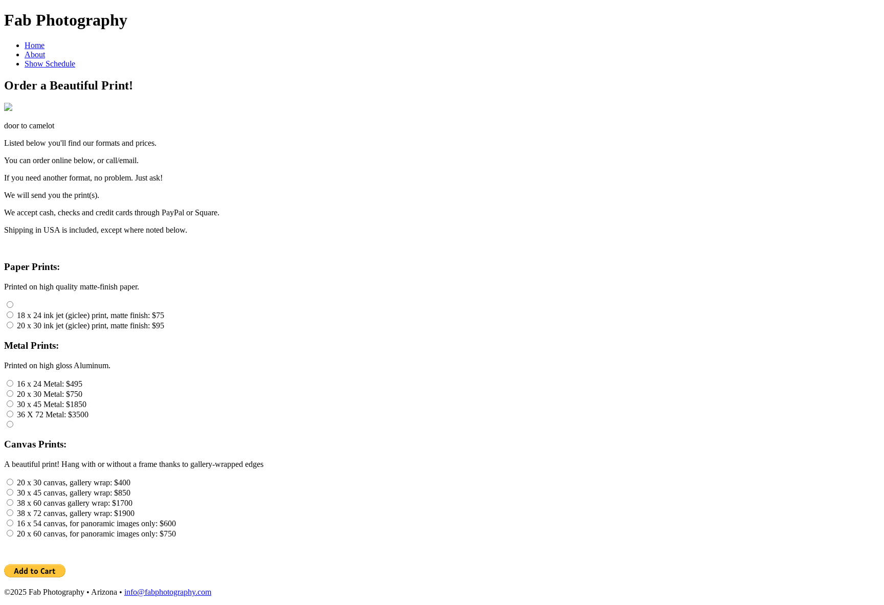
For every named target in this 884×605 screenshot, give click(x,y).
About (35, 54)
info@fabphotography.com (167, 592)
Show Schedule (50, 63)
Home (35, 45)
